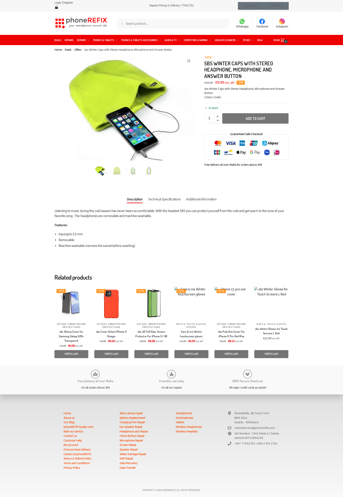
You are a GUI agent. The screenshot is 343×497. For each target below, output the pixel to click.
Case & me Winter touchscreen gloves (191, 334)
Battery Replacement (132, 418)
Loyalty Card (251, 6)
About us (68, 418)
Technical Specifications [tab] (164, 199)
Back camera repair (131, 413)
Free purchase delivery (77, 450)
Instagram (282, 27)
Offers (77, 50)
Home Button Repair (132, 436)
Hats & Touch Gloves (191, 324)
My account (70, 445)
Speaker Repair (129, 450)
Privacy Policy (71, 468)
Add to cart (255, 118)
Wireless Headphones (189, 427)
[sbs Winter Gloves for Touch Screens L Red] (271, 304)
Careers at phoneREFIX (77, 454)
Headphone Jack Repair (134, 432)
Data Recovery (128, 463)
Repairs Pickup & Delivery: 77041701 (171, 6)
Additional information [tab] (201, 199)
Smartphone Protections (74, 325)
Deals (68, 50)
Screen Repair (128, 445)
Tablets (180, 422)
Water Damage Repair (133, 454)
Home (58, 50)
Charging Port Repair (132, 422)
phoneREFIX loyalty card (78, 427)
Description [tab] (135, 199)
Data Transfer (128, 468)
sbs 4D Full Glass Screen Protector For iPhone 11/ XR (151, 334)
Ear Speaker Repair (131, 427)
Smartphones (184, 413)
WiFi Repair (126, 459)
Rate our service (73, 432)
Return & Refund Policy (77, 459)
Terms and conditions (76, 463)
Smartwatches (184, 418)
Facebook (262, 27)
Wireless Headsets (187, 432)
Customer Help (72, 441)
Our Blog (68, 422)
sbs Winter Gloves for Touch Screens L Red (271, 331)
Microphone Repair (131, 441)
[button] (189, 61)
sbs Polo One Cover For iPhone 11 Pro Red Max (231, 334)
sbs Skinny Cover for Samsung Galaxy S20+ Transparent (71, 336)
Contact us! (276, 6)
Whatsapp (242, 27)
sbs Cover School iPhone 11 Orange (111, 334)
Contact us (70, 436)
